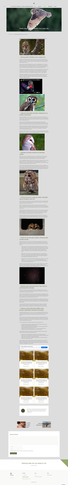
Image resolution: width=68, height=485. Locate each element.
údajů (40, 476)
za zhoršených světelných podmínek (30, 259)
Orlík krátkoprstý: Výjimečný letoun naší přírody (40, 425)
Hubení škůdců (50, 6)
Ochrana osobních (37, 476)
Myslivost (39, 6)
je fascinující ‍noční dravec (32, 312)
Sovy (13, 34)
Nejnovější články (49, 475)
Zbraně (55, 6)
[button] (4, 6)
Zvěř (44, 6)
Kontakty (25, 475)
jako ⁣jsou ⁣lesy (36, 328)
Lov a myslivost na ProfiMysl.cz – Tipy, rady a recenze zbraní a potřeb (22, 6)
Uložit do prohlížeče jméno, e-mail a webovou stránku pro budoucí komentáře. (22, 450)
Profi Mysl (37, 30)
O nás (35, 475)
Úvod (9, 34)
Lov (34, 6)
